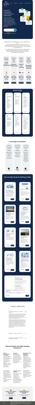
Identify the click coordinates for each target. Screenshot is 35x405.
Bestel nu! (10, 398)
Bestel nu (6, 82)
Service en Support (28, 3)
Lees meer (8, 111)
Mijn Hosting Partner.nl (7, 3)
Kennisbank (21, 3)
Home (11, 3)
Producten (15, 3)
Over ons (5, 5)
